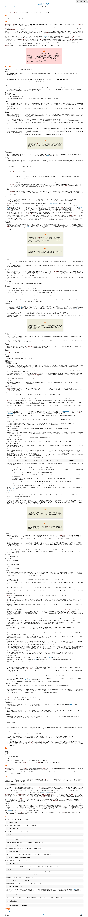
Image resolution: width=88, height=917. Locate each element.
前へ (6, 6)
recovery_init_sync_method (26, 679)
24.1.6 (48, 792)
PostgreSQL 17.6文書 (44, 3)
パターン (61, 129)
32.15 (52, 762)
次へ (82, 6)
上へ (14, 6)
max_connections (54, 203)
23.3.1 (48, 155)
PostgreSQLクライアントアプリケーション (44, 4)
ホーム (44, 915)
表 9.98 (50, 657)
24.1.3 (42, 792)
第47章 (35, 659)
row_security (66, 411)
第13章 (45, 644)
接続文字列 (71, 704)
